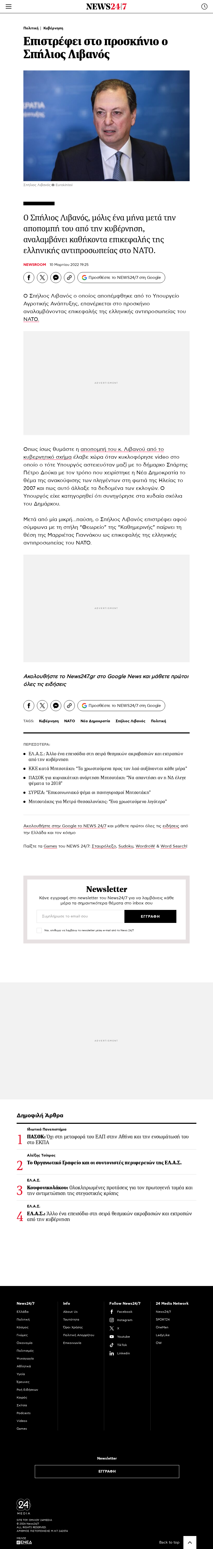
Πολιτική (31, 28)
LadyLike (163, 1335)
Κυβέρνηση (53, 28)
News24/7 (163, 1311)
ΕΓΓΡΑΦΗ (107, 1471)
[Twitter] (42, 277)
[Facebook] (28, 277)
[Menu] (8, 6)
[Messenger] (55, 277)
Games (50, 846)
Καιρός (22, 1397)
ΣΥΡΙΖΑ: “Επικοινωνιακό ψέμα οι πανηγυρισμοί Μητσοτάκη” (90, 792)
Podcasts (24, 1413)
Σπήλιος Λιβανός (130, 721)
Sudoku (125, 846)
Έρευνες (23, 1381)
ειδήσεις (55, 684)
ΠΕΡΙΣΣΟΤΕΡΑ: (36, 744)
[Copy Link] (69, 277)
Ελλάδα (23, 1311)
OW (159, 1342)
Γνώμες (22, 1335)
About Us (70, 1311)
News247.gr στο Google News (104, 676)
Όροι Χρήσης (73, 1327)
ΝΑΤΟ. (31, 319)
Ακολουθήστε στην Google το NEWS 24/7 (64, 826)
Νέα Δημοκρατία (95, 721)
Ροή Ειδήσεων (27, 1389)
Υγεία (21, 1374)
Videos (22, 1420)
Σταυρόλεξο (104, 846)
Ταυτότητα (71, 1319)
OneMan (162, 1327)
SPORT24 (163, 1319)
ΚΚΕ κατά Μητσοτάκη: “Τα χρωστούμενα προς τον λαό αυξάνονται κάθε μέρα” (108, 768)
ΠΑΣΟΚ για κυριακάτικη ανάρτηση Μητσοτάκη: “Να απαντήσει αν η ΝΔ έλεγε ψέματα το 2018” (107, 780)
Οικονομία (24, 1342)
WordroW (145, 846)
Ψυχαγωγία (25, 1358)
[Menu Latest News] (204, 6)
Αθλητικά (24, 1366)
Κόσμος (23, 1327)
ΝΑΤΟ (69, 721)
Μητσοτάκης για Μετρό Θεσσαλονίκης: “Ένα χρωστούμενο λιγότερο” (98, 801)
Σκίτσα (22, 1405)
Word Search (173, 846)
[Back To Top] (189, 1542)
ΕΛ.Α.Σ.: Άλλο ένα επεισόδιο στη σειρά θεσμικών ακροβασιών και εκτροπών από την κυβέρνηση (106, 757)
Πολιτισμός (25, 1350)
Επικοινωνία (72, 1342)
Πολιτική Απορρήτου (78, 1335)
